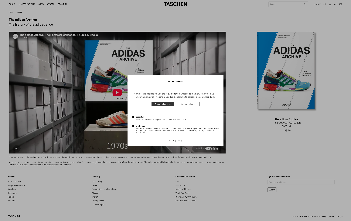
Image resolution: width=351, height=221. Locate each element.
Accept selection (188, 104)
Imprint (171, 141)
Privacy (179, 141)
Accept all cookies (163, 104)
